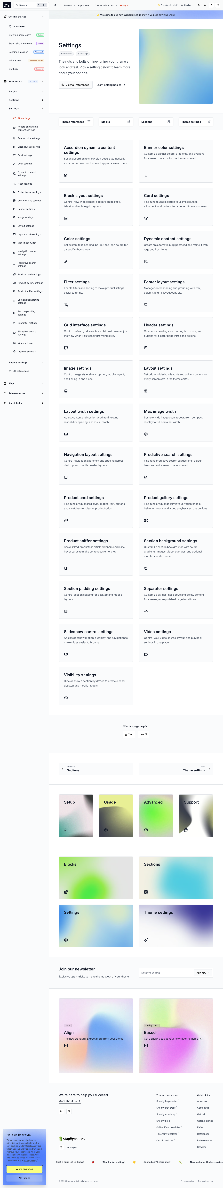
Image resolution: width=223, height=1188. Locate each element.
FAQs (200, 1127)
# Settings (83, 54)
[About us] (204, 5)
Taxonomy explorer (166, 1133)
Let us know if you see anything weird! (154, 14)
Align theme (83, 5)
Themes (68, 5)
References (203, 1133)
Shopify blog (163, 1120)
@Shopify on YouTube (168, 1127)
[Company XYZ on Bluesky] (61, 1111)
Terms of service (205, 1181)
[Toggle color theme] (217, 5)
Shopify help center (166, 1101)
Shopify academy (165, 1114)
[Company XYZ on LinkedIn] (69, 1111)
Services (201, 1147)
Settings (123, 5)
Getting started (205, 1120)
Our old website (164, 1140)
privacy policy (30, 1160)
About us (202, 1101)
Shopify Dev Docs (165, 1107)
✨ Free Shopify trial (167, 5)
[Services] (198, 5)
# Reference (66, 54)
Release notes (204, 1140)
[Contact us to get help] (211, 5)
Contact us (203, 1107)
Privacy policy (187, 1181)
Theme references (104, 5)
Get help (201, 1114)
